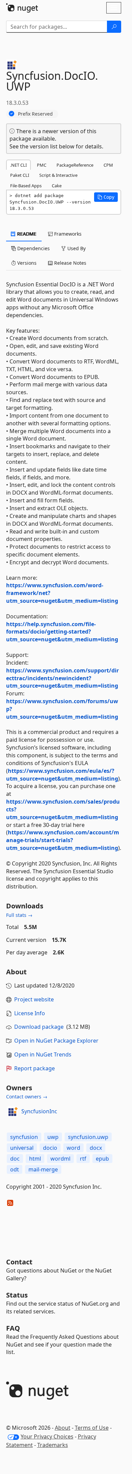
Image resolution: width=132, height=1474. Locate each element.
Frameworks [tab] (67, 234)
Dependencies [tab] (33, 248)
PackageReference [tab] (75, 165)
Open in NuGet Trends (42, 1054)
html (35, 1158)
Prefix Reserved (35, 114)
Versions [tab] (26, 263)
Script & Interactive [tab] (58, 175)
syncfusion (24, 1137)
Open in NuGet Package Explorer (56, 1040)
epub (102, 1158)
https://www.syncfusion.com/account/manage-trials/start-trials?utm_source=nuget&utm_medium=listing (62, 840)
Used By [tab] (76, 248)
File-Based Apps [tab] (26, 186)
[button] (106, 197)
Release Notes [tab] (69, 263)
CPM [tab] (108, 165)
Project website (34, 999)
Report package (34, 1068)
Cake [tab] (57, 186)
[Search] (114, 27)
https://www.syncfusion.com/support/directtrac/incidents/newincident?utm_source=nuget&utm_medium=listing (62, 678)
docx (96, 1147)
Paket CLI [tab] (19, 175)
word (73, 1147)
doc (15, 1158)
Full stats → (19, 915)
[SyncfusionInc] (12, 1112)
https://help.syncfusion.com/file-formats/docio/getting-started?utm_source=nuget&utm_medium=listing (62, 631)
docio (50, 1147)
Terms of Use (92, 1427)
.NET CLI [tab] (18, 165)
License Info (29, 1013)
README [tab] (26, 234)
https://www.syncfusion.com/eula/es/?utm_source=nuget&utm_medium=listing (62, 774)
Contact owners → (26, 1096)
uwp (53, 1137)
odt (14, 1169)
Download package (39, 1026)
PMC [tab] (41, 165)
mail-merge (43, 1169)
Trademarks (52, 1445)
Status (17, 1295)
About (62, 1427)
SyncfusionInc (39, 1111)
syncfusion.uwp (88, 1137)
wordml (60, 1158)
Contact (19, 1261)
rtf (83, 1158)
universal (22, 1147)
